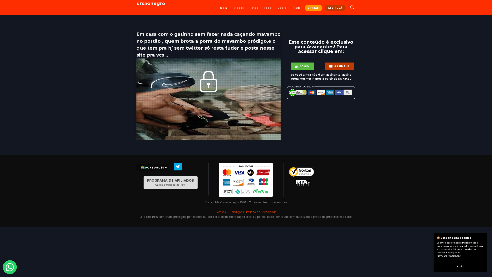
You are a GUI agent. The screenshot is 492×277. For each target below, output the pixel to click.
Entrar (313, 7)
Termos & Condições (229, 212)
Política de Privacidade (261, 212)
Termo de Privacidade (449, 255)
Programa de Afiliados (170, 182)
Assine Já (335, 7)
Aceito (460, 266)
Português (155, 167)
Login (304, 66)
